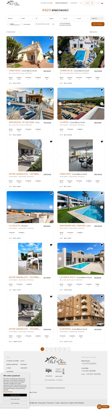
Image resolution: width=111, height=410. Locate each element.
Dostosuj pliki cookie (15, 399)
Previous (9, 52)
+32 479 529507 (89, 363)
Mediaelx (81, 403)
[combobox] (14, 18)
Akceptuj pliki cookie (15, 395)
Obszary (24, 368)
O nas (9, 368)
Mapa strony (64, 403)
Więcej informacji (7, 391)
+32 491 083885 (88, 371)
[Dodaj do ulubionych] (51, 38)
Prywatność (50, 403)
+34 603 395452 (93, 374)
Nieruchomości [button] (62, 3)
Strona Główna (47, 3)
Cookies (57, 403)
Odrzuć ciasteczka (15, 403)
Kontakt (74, 3)
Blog (23, 361)
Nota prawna (42, 403)
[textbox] (13, 18)
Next (51, 52)
